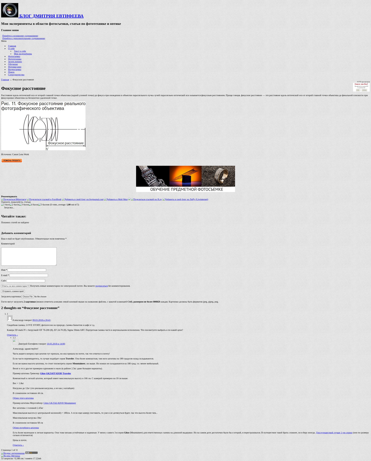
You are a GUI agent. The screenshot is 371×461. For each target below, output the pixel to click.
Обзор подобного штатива (26, 427)
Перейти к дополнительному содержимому (23, 38)
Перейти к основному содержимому (20, 36)
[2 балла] (14, 204)
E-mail (5, 275)
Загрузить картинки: (11, 296)
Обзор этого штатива (23, 398)
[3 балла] (24, 204)
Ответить (12, 335)
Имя (4, 270)
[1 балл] (5, 204)
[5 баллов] (43, 204)
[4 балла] (33, 204)
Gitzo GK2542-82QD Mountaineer (59, 403)
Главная (5, 79)
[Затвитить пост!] (129, 199)
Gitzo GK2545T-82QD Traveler (55, 373)
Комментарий (8, 243)
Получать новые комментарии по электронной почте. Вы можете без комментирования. (79, 286)
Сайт (3, 280)
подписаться (101, 286)
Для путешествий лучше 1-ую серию (334, 432)
